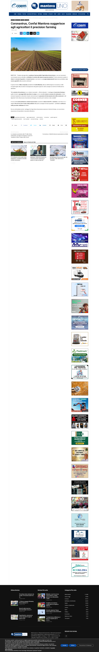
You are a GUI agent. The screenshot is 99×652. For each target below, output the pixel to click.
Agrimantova (22, 18)
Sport (55, 14)
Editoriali (40, 14)
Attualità (50, 14)
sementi (41, 119)
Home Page (27, 19)
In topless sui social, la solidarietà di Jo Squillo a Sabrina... (52, 604)
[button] (87, 14)
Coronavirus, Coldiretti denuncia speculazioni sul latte (55, 134)
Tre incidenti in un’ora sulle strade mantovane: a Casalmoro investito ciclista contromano (18, 159)
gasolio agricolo (54, 117)
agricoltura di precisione (20, 117)
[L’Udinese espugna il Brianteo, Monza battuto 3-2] (14, 603)
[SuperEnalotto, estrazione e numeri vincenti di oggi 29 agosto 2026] (14, 617)
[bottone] (79, 69)
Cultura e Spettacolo (32, 14)
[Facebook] (66, 636)
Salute (63, 14)
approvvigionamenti (31, 117)
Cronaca (19, 14)
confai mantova (39, 117)
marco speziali (26, 119)
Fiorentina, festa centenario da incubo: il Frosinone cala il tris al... (26, 596)
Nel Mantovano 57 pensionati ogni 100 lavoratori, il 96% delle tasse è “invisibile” (58, 159)
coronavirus (46, 117)
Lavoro (59, 14)
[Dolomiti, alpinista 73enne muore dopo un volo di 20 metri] (41, 612)
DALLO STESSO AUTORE (30, 142)
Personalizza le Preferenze (85, 645)
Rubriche (16, 18)
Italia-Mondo (68, 14)
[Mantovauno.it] (49, 6)
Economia (45, 14)
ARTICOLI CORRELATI (17, 142)
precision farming (34, 119)
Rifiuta (72, 645)
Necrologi (74, 14)
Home (15, 14)
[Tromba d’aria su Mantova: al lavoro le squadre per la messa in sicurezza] (41, 618)
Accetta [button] (64, 645)
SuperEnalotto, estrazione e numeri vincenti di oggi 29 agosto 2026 (26, 617)
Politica (24, 14)
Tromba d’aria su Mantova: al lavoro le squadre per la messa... (53, 619)
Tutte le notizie (81, 14)
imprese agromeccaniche (16, 119)
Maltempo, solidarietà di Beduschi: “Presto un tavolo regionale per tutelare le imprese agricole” (38, 159)
